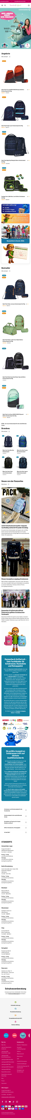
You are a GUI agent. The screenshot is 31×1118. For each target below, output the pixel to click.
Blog (2, 1078)
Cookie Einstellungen (22, 1063)
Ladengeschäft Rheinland (7, 1059)
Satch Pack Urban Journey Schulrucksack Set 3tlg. (14, 304)
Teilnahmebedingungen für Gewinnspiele (23, 1067)
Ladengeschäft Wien (6, 1069)
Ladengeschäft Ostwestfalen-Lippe (5, 1052)
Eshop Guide (12, 1113)
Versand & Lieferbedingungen (21, 1048)
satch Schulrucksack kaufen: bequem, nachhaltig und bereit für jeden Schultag (14, 526)
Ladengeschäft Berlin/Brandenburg (5, 1056)
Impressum (4, 1083)
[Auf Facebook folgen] (2, 1102)
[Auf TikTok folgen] (13, 1102)
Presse (3, 1080)
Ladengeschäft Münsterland (7, 1062)
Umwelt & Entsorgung (22, 1061)
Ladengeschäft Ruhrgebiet (7, 1067)
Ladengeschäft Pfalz (6, 1064)
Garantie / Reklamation (22, 1044)
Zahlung (19, 1051)
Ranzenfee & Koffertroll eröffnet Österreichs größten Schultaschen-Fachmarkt (13, 612)
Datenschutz (20, 1056)
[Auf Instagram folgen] (6, 1102)
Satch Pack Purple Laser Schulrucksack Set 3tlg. (12, 125)
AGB (18, 1058)
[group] (15, 28)
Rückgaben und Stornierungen (20, 1071)
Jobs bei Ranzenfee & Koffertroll (6, 1048)
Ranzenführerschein (6, 1071)
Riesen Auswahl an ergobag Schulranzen (14, 579)
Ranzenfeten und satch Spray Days (6, 1075)
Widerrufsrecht (20, 1053)
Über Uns (3, 1044)
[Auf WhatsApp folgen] (17, 1102)
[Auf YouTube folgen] (10, 1102)
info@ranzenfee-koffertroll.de (8, 1097)
